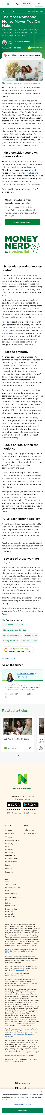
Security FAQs (30, 833)
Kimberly (25, 674)
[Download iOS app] (14, 804)
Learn (11, 11)
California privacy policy (13, 898)
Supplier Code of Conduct (12, 889)
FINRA (25, 1014)
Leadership (10, 833)
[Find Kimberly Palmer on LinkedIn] (26, 677)
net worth (26, 478)
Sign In (27, 4)
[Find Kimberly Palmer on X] (18, 677)
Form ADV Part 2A (20, 1019)
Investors (9, 872)
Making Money (31, 635)
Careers (8, 837)
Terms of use (10, 884)
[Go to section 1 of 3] (18, 755)
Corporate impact (13, 840)
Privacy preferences (10, 904)
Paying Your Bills (10, 641)
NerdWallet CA (24, 1088)
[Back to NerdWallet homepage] (3, 11)
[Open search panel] (17, 4)
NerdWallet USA (24, 1083)
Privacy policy (11, 894)
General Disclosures (24, 1023)
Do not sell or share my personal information (11, 912)
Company (9, 830)
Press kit (9, 868)
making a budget (18, 497)
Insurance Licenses (22, 970)
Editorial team (11, 862)
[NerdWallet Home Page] (8, 4)
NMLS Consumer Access (14, 951)
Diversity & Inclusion (10, 845)
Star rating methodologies (11, 857)
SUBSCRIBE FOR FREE (22, 222)
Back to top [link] (10, 658)
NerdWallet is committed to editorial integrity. (22, 83)
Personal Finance (29, 641)
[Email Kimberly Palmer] (22, 677)
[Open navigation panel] (3, 4)
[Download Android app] (31, 804)
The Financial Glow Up (13, 625)
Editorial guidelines (9, 851)
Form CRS (9, 1019)
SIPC (30, 1014)
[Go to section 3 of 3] (26, 755)
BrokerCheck (26, 1025)
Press (7, 865)
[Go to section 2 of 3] (22, 755)
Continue (22, 1111)
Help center (29, 830)
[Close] (41, 1091)
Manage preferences (22, 1104)
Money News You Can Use (14, 630)
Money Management (12, 635)
